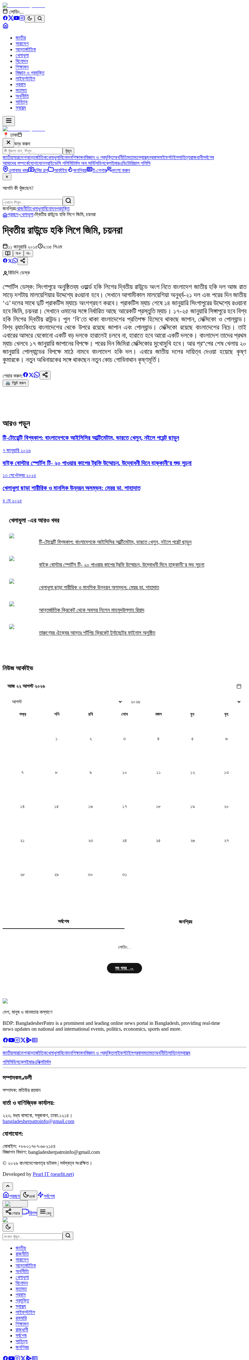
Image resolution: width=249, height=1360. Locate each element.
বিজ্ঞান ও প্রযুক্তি (30, 73)
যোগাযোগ (37, 163)
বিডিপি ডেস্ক (19, 273)
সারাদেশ (22, 43)
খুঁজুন (68, 150)
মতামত (21, 90)
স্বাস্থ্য (21, 108)
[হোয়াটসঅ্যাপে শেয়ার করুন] (15, 261)
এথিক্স (38, 1062)
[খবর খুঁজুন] (40, 19)
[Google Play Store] (29, 1041)
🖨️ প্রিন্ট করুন (15, 383)
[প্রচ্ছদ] (5, 26)
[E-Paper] (35, 1041)
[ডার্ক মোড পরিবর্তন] (8, 1227)
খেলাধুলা (22, 55)
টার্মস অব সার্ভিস (85, 163)
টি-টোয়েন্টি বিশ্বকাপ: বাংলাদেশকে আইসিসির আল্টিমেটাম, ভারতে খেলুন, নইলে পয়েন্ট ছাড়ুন (115, 542)
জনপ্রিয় (185, 921)
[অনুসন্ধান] (68, 1236)
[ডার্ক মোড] (30, 19)
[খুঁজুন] (68, 201)
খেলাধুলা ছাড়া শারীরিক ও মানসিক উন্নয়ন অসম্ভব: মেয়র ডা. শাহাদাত (99, 587)
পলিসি (7, 1062)
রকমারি (21, 1318)
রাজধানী (196, 157)
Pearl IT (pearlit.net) (53, 1174)
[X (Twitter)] (11, 19)
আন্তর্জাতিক (26, 49)
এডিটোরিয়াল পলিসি (134, 163)
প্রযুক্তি (63, 208)
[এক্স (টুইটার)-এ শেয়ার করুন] (10, 261)
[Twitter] (23, 1041)
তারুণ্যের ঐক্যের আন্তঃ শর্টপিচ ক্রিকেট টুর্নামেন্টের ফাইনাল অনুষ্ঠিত (97, 633)
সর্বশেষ (208, 157)
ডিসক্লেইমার (108, 163)
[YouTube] (16, 19)
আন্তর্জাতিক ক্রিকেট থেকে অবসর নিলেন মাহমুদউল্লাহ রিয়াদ (91, 610)
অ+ (18, 253)
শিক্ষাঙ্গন (22, 67)
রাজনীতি (23, 208)
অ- (28, 253)
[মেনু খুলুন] (9, 121)
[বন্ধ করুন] (8, 142)
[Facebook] (5, 19)
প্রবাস (21, 84)
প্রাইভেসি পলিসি (58, 163)
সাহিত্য (22, 102)
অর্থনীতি (22, 96)
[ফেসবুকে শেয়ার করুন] (5, 261)
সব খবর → (124, 968)
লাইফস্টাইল (25, 78)
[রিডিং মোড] (8, 253)
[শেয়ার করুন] (23, 261)
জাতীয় (21, 38)
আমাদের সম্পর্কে (16, 163)
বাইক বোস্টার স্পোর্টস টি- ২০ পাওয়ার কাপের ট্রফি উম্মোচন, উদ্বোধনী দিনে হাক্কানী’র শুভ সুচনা (121, 565)
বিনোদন (22, 61)
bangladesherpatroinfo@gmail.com (38, 1121)
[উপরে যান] (8, 1186)
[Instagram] (22, 19)
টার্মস (47, 1062)
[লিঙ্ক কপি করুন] (45, 375)
